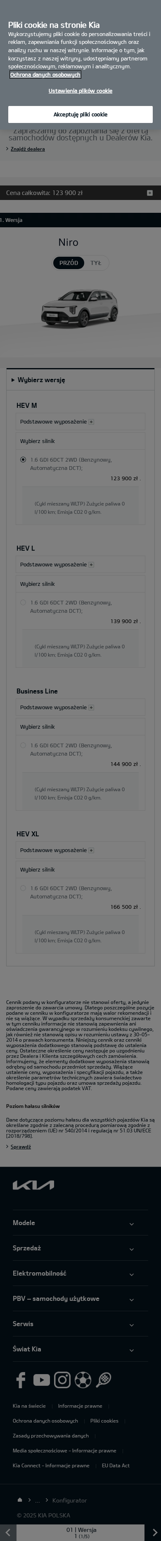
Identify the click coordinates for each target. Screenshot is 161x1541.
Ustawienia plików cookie (80, 90)
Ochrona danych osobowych (45, 74)
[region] (80, 65)
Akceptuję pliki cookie (80, 114)
